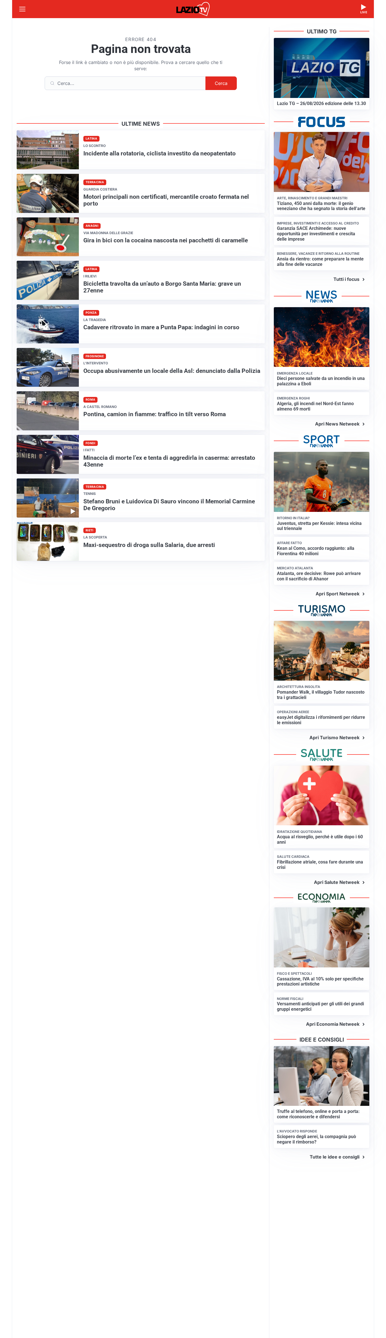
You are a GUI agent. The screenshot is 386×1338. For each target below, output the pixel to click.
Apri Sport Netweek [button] (337, 594)
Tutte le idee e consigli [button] (334, 1157)
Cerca (221, 83)
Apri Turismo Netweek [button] (334, 737)
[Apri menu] (22, 9)
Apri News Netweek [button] (337, 424)
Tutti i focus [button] (346, 279)
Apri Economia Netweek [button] (332, 1024)
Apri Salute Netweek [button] (336, 882)
